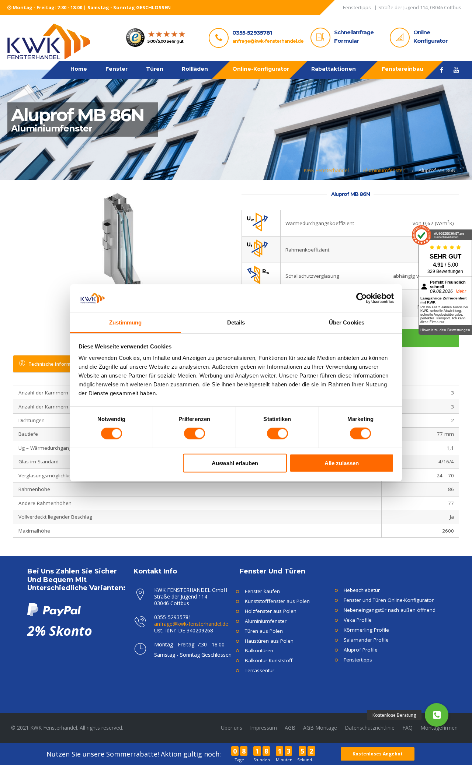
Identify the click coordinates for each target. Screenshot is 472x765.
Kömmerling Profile (366, 630)
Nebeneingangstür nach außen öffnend (389, 610)
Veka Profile (358, 620)
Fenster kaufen (262, 591)
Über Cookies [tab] (346, 322)
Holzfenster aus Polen (270, 611)
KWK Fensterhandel (326, 170)
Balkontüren (259, 650)
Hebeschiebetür (362, 590)
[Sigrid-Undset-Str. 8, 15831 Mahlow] (419, 8)
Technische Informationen (58, 364)
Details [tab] (236, 322)
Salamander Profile (366, 639)
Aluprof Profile (361, 649)
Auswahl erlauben (235, 463)
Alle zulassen (341, 463)
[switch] (194, 433)
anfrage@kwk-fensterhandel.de (267, 41)
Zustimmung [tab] (125, 322)
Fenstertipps (358, 659)
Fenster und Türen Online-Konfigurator (389, 600)
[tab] (54, 364)
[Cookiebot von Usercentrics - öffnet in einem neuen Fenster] (361, 298)
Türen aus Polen (264, 631)
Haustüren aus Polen (269, 641)
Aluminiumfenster (384, 170)
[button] (436, 715)
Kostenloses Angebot (378, 754)
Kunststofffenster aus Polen (277, 601)
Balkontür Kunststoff (268, 660)
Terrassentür (259, 670)
